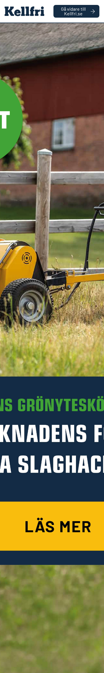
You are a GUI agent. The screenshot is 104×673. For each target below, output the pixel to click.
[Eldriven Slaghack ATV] (52, 348)
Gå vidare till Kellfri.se (73, 11)
